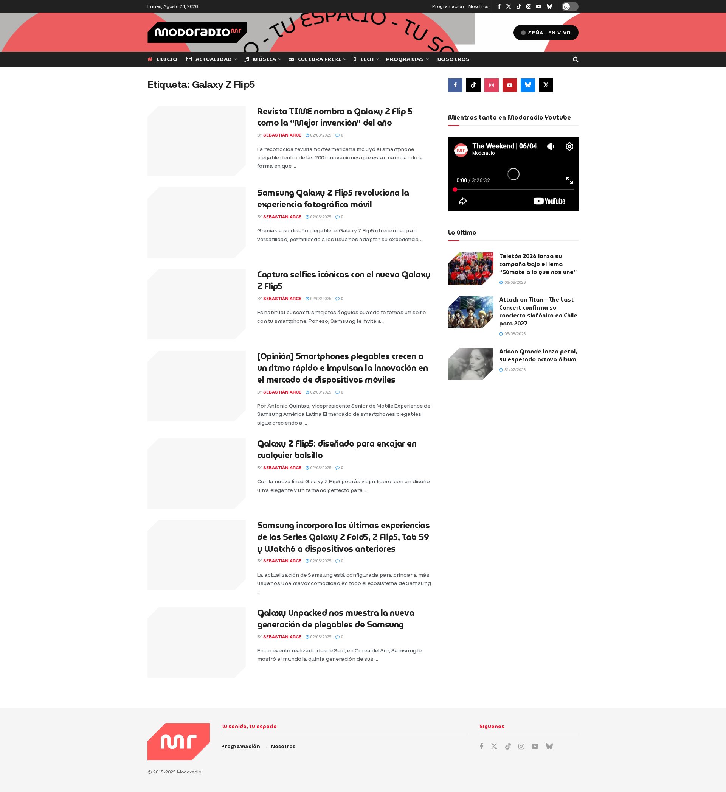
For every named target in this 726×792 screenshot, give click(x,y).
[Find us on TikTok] (519, 6)
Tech (367, 59)
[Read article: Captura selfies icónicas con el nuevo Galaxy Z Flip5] (196, 304)
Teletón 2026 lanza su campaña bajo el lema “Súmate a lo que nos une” (538, 264)
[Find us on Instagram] (528, 6)
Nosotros (478, 6)
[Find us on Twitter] (508, 6)
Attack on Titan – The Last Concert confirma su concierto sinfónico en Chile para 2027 (538, 311)
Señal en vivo (549, 33)
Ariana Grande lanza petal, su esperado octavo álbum (538, 355)
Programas (405, 59)
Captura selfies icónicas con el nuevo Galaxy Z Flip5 (344, 280)
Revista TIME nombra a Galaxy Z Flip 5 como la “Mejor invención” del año (335, 117)
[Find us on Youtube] (538, 6)
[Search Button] (576, 59)
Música (264, 59)
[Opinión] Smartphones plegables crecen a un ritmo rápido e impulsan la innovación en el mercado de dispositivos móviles (342, 368)
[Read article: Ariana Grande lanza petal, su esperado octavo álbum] (470, 364)
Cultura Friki (319, 59)
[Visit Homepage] (197, 32)
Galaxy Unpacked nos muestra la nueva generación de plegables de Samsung (335, 618)
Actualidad (213, 59)
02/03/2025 (320, 135)
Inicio (166, 59)
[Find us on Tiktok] (473, 85)
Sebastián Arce (282, 135)
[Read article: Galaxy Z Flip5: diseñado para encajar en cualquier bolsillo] (196, 473)
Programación (448, 6)
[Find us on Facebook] (499, 6)
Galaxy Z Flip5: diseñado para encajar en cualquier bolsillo (336, 449)
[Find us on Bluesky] (549, 6)
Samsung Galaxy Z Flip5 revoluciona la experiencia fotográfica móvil (333, 198)
